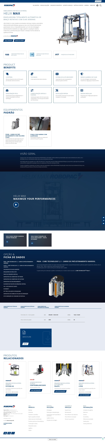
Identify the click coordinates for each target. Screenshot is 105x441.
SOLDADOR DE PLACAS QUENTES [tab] (11, 269)
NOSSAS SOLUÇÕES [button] (44, 5)
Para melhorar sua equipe (70, 417)
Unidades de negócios (88, 410)
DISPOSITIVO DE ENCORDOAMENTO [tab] (12, 281)
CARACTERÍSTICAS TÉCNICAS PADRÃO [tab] (10, 307)
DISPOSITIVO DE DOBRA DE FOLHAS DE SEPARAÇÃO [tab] (16, 293)
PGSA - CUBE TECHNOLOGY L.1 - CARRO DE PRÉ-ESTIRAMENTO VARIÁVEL (66, 261)
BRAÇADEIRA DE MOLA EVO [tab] (10, 272)
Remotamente (68, 412)
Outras (29, 430)
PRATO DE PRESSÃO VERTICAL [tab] (11, 274)
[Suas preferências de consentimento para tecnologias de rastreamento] (103, 439)
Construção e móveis (32, 423)
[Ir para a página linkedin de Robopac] (9, 433)
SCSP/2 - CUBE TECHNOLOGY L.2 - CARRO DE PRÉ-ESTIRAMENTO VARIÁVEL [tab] (19, 266)
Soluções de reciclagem (52, 420)
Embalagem (49, 410)
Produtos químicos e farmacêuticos (36, 421)
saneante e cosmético (33, 414)
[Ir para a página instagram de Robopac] (13, 433)
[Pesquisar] (100, 5)
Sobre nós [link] (92, 5)
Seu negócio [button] (36, 5)
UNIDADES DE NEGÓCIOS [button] (56, 5)
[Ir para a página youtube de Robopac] (5, 433)
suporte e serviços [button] (68, 5)
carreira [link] (86, 5)
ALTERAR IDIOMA (8, 423)
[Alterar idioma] (97, 5)
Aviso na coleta (52, 439)
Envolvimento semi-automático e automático (54, 415)
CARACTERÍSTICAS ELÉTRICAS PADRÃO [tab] (27, 307)
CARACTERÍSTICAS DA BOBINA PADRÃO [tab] (62, 307)
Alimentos (30, 412)
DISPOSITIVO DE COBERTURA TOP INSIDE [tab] (13, 276)
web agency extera (7, 418)
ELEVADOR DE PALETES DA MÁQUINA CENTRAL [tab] (15, 284)
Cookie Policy (86, 421)
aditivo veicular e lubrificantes (34, 419)
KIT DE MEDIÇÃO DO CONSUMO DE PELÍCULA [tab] (14, 296)
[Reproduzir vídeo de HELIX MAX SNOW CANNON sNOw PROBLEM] (7, 242)
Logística (30, 428)
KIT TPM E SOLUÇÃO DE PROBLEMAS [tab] (12, 291)
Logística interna (50, 418)
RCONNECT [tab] (6, 289)
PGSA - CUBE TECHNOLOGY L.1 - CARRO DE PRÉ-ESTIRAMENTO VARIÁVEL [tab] (18, 262)
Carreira (85, 414)
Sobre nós (85, 412)
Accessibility (85, 417)
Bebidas (30, 410)
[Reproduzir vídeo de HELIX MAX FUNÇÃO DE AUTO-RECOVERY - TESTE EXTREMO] (32, 243)
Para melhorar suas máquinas (71, 414)
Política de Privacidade (88, 419)
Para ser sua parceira (69, 419)
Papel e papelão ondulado (34, 417)
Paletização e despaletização (53, 412)
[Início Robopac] (9, 5)
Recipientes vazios (32, 426)
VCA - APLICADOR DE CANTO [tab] (10, 286)
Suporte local (68, 410)
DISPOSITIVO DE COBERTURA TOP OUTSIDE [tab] (14, 279)
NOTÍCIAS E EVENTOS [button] (78, 5)
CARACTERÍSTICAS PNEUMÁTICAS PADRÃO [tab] (43, 307)
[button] (8, 40)
